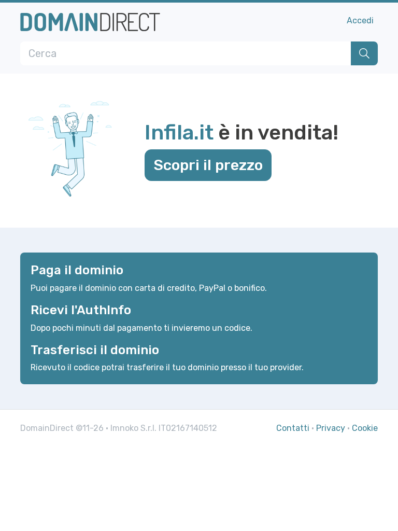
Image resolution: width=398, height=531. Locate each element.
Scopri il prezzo (208, 165)
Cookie (365, 428)
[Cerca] (364, 53)
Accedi (360, 20)
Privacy (330, 428)
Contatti (292, 428)
